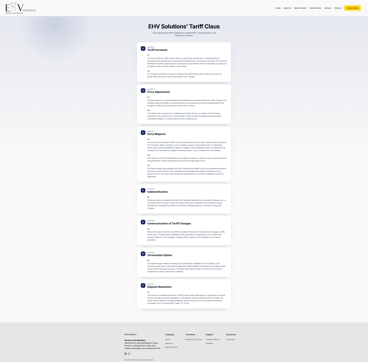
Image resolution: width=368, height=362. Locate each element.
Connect (327, 8)
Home (278, 8)
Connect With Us (213, 339)
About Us (287, 8)
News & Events (300, 8)
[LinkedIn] (126, 354)
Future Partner (315, 8)
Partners (337, 8)
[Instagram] (129, 354)
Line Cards (230, 339)
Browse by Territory (194, 339)
